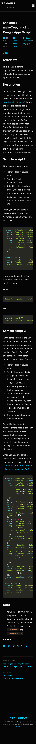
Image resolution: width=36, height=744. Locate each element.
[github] (11, 718)
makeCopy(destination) (14, 102)
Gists (5, 53)
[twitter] (9, 718)
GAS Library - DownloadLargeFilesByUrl (13, 676)
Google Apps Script (15, 44)
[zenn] (20, 718)
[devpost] (24, 718)
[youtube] (14, 718)
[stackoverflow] (18, 718)
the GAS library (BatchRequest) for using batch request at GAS (17, 465)
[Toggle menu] (33, 5)
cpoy (28, 44)
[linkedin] (12, 718)
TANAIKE (8, 3)
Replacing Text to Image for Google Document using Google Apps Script (17, 665)
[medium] (17, 718)
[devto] (22, 718)
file (24, 44)
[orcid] (26, 718)
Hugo (18, 726)
